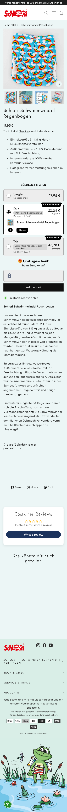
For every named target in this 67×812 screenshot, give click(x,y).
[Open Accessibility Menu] (8, 804)
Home (6, 25)
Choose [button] (22, 230)
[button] (33, 195)
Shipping (24, 131)
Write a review (33, 534)
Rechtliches (13, 672)
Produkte (11, 692)
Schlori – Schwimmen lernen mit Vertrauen (32, 661)
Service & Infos (16, 682)
